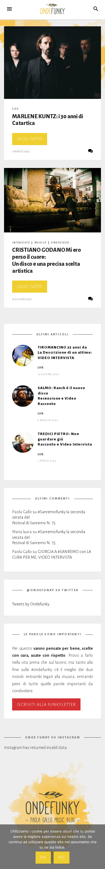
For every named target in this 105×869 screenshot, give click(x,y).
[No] (98, 846)
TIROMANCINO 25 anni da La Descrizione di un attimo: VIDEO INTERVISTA (65, 352)
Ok (43, 857)
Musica (40, 242)
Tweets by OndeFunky (31, 604)
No (61, 857)
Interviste (21, 242)
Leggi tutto (32, 141)
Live (15, 108)
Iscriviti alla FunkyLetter (46, 704)
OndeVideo (60, 242)
